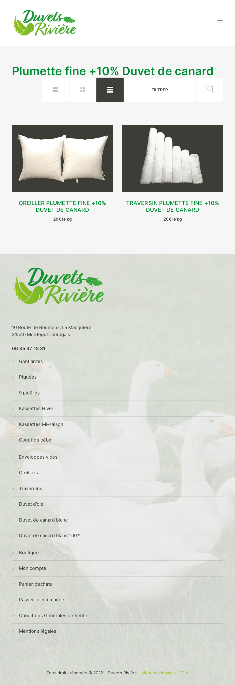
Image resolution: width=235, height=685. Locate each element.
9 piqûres (29, 393)
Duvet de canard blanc (43, 520)
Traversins (30, 488)
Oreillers (28, 472)
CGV (183, 672)
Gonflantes (31, 361)
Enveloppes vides (38, 457)
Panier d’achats (35, 584)
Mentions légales (37, 631)
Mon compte (32, 568)
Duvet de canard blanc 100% (49, 535)
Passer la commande (41, 600)
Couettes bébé (35, 440)
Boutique (29, 552)
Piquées (28, 377)
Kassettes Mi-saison (41, 424)
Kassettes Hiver (36, 408)
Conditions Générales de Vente (53, 615)
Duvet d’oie (31, 504)
